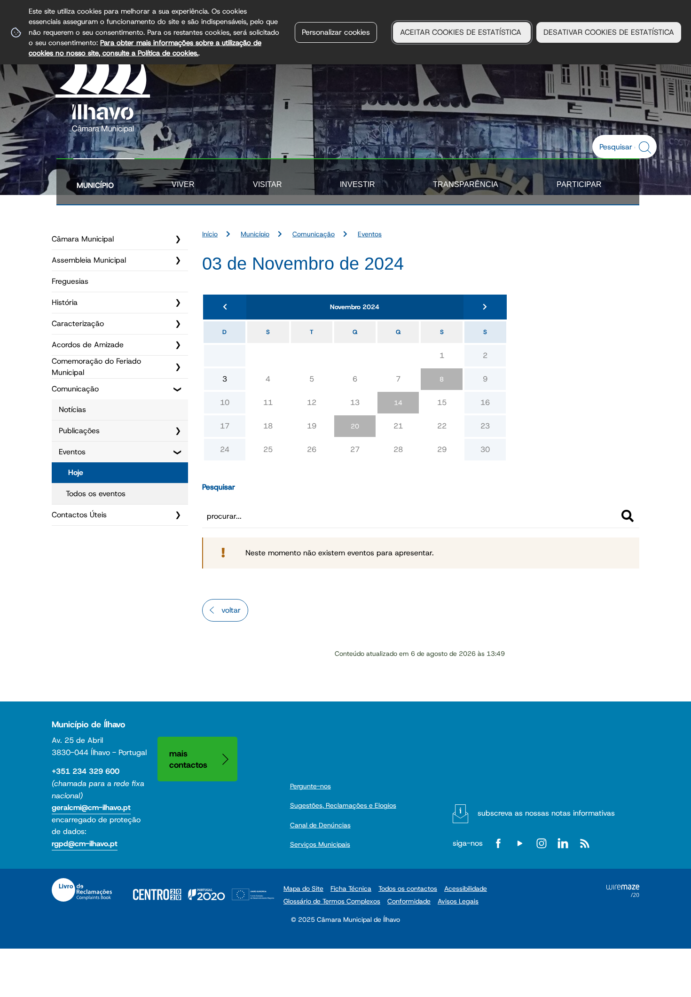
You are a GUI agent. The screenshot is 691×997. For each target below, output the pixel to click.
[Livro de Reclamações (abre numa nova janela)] (82, 890)
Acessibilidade (465, 888)
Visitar (267, 184)
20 (355, 426)
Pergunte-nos (310, 786)
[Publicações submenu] (177, 431)
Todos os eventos (96, 493)
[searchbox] (619, 146)
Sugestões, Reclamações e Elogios (343, 805)
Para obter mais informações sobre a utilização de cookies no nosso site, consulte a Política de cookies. (145, 48)
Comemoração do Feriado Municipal (96, 366)
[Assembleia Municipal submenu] (177, 260)
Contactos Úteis (79, 515)
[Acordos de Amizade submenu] (177, 345)
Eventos (72, 452)
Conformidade (409, 901)
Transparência (465, 184)
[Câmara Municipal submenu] (177, 239)
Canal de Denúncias (320, 825)
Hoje (75, 472)
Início (210, 234)
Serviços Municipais (320, 844)
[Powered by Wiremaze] (622, 894)
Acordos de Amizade (88, 345)
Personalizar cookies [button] (336, 32)
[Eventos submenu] (177, 452)
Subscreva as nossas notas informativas (546, 813)
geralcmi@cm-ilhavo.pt (91, 807)
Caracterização (78, 323)
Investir (357, 184)
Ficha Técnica (350, 888)
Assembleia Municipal (89, 260)
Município (95, 185)
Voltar (231, 610)
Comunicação (75, 389)
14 (398, 402)
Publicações (79, 431)
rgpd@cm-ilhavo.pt (85, 844)
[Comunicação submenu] (177, 389)
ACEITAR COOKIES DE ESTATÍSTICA (462, 32)
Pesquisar (218, 487)
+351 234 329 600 (85, 771)
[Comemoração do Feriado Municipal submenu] (177, 367)
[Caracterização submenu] (177, 323)
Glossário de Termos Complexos (331, 901)
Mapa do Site (303, 888)
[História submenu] (177, 302)
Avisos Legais (458, 901)
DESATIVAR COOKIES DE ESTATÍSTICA (608, 32)
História (65, 302)
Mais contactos (188, 759)
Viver (183, 184)
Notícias (72, 409)
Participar (579, 184)
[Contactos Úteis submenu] (177, 515)
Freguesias (70, 281)
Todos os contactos (407, 888)
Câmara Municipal (83, 239)
